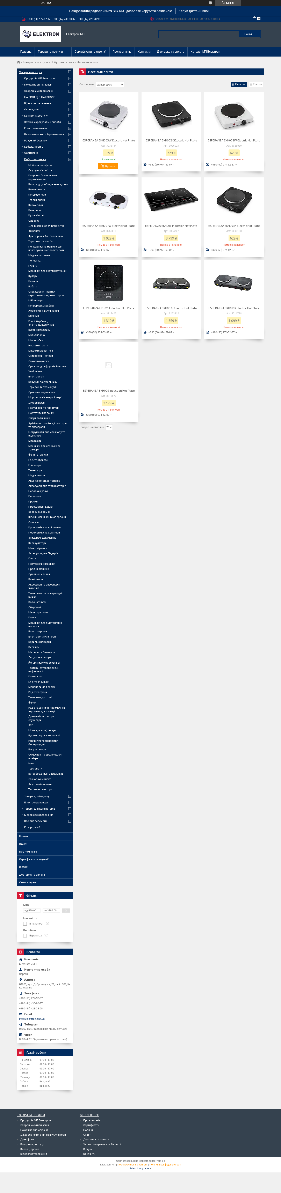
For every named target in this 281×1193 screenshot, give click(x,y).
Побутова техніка (62, 62)
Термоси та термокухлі (42, 387)
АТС (30, 725)
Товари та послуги (50, 51)
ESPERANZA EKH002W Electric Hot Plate (234, 140)
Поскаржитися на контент (132, 1164)
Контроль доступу (36, 115)
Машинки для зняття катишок (47, 270)
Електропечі (36, 376)
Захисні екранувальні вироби (42, 122)
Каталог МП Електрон (205, 51)
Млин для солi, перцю (42, 730)
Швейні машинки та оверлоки (47, 516)
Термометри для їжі (40, 241)
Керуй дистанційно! (194, 11)
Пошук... (249, 34)
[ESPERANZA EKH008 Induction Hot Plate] (171, 200)
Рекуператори (37, 749)
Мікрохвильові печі (40, 350)
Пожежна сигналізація (38, 84)
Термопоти (35, 768)
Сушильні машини (39, 574)
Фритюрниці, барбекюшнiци (45, 236)
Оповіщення (31, 109)
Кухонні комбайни (39, 329)
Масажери (35, 440)
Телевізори (35, 470)
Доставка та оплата (170, 51)
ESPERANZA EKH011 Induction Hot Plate (108, 308)
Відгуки (23, 866)
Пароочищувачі (38, 491)
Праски (33, 501)
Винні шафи (35, 579)
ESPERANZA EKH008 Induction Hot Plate (171, 225)
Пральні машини (38, 568)
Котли (32, 617)
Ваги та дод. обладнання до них (48, 184)
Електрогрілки (37, 631)
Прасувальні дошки (40, 506)
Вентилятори (36, 189)
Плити (32, 558)
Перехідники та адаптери (44, 532)
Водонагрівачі (37, 602)
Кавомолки (35, 205)
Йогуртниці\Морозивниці (44, 662)
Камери (33, 281)
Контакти (144, 51)
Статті (23, 844)
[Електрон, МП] (40, 34)
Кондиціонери (37, 194)
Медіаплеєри (36, 475)
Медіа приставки (39, 255)
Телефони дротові (40, 697)
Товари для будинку (36, 796)
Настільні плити (38, 345)
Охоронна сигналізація (38, 91)
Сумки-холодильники (41, 392)
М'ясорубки (35, 340)
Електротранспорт (36, 802)
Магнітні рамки (37, 548)
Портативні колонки (41, 412)
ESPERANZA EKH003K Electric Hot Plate (234, 225)
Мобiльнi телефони (40, 165)
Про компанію (122, 51)
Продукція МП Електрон (39, 78)
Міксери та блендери (41, 652)
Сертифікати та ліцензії (90, 51)
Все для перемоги (35, 821)
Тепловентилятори (40, 789)
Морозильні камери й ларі (45, 397)
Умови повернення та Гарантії (102, 1144)
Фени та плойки (38, 454)
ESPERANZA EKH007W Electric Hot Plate (108, 225)
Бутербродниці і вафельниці (45, 773)
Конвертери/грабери (41, 305)
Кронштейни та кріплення (44, 527)
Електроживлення (36, 128)
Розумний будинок (35, 140)
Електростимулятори (42, 636)
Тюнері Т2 (34, 260)
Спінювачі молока (39, 779)
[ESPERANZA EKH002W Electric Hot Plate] (234, 114)
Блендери (34, 210)
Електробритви (38, 460)
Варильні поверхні (39, 641)
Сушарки (33, 220)
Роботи (32, 286)
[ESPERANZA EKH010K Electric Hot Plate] (234, 282)
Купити (110, 166)
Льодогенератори (39, 657)
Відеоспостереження (37, 103)
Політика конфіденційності (165, 1164)
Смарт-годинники (39, 418)
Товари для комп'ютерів (39, 808)
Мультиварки (36, 335)
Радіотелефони (38, 692)
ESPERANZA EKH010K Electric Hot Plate (234, 308)
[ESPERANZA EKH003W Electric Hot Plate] (108, 114)
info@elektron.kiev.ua (32, 1018)
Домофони (27, 1139)
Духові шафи (36, 402)
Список (257, 84)
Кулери (32, 276)
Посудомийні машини (41, 563)
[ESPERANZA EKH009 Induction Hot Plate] (108, 364)
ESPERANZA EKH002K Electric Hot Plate (171, 140)
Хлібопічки (35, 371)
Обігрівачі (34, 607)
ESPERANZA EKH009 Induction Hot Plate (109, 390)
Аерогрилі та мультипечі (43, 310)
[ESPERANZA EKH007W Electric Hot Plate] (108, 200)
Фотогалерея (27, 882)
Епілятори (34, 465)
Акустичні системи (40, 784)
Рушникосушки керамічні (44, 735)
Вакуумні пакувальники (42, 381)
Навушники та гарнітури (43, 407)
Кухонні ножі (36, 215)
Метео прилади (38, 612)
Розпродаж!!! (32, 827)
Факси (32, 702)
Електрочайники (38, 681)
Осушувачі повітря (40, 170)
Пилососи (34, 496)
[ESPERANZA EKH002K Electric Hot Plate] (171, 114)
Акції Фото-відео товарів (44, 480)
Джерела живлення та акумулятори (43, 1134)
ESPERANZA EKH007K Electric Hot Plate (171, 308)
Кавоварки (35, 676)
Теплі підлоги (36, 199)
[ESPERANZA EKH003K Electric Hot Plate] (234, 200)
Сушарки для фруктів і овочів (47, 366)
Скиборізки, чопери (40, 355)
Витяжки (33, 647)
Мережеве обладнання (38, 814)
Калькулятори (37, 543)
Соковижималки (38, 361)
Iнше (31, 763)
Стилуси (33, 522)
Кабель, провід (33, 146)
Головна (25, 51)
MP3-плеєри (35, 300)
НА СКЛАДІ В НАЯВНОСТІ (40, 97)
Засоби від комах (39, 511)
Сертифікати (91, 1125)
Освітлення (31, 152)
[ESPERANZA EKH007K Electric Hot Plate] (171, 282)
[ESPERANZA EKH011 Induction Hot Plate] (108, 282)
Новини (24, 836)
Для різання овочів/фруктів (46, 225)
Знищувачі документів (42, 537)
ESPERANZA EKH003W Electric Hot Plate (108, 140)
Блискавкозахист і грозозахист (44, 134)
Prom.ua (160, 1160)
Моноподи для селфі (41, 686)
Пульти (32, 265)
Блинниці (33, 315)
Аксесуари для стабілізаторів (47, 485)
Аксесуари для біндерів (43, 553)
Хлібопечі (34, 231)
